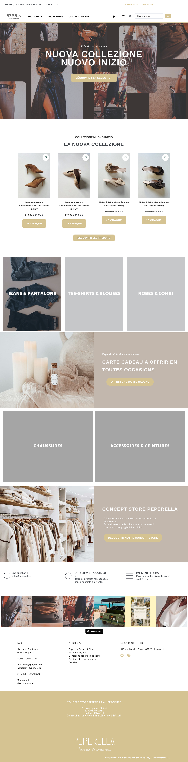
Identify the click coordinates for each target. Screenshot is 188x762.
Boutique (33, 16)
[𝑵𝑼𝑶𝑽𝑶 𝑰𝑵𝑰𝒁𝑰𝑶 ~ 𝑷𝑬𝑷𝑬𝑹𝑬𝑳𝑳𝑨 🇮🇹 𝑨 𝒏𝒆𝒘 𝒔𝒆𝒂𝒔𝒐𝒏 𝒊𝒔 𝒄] (47, 611)
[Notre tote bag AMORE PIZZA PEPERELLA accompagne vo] (109, 611)
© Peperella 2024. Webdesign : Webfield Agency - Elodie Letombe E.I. (137, 757)
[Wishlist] (123, 16)
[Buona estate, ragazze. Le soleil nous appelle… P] (140, 611)
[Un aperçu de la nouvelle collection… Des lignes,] (78, 611)
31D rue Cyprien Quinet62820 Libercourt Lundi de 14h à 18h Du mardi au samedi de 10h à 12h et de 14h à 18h (94, 711)
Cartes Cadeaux (79, 16)
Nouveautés (55, 16)
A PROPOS (130, 4)
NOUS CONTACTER (144, 4)
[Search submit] (168, 16)
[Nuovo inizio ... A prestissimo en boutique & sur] (16, 611)
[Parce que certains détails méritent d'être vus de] (171, 611)
